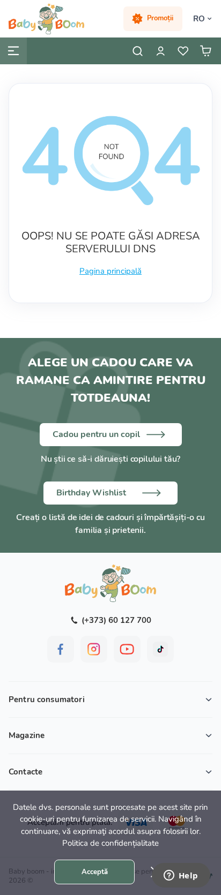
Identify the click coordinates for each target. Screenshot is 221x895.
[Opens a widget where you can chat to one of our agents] (180, 876)
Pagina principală (110, 271)
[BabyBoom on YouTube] (127, 649)
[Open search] (138, 51)
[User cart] (205, 51)
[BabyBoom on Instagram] (93, 649)
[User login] (160, 51)
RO (199, 19)
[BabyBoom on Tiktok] (160, 649)
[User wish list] (183, 51)
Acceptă (95, 872)
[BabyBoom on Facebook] (60, 649)
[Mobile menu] (13, 50)
